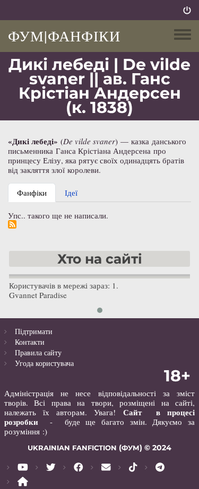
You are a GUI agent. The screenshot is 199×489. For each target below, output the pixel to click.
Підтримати (34, 331)
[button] (99, 310)
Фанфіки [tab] (32, 192)
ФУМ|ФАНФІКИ (64, 35)
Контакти (30, 342)
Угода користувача (44, 363)
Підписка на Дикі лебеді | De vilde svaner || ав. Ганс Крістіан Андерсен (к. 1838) (12, 224)
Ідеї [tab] (71, 192)
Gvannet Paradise (38, 295)
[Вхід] (187, 10)
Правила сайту (38, 352)
